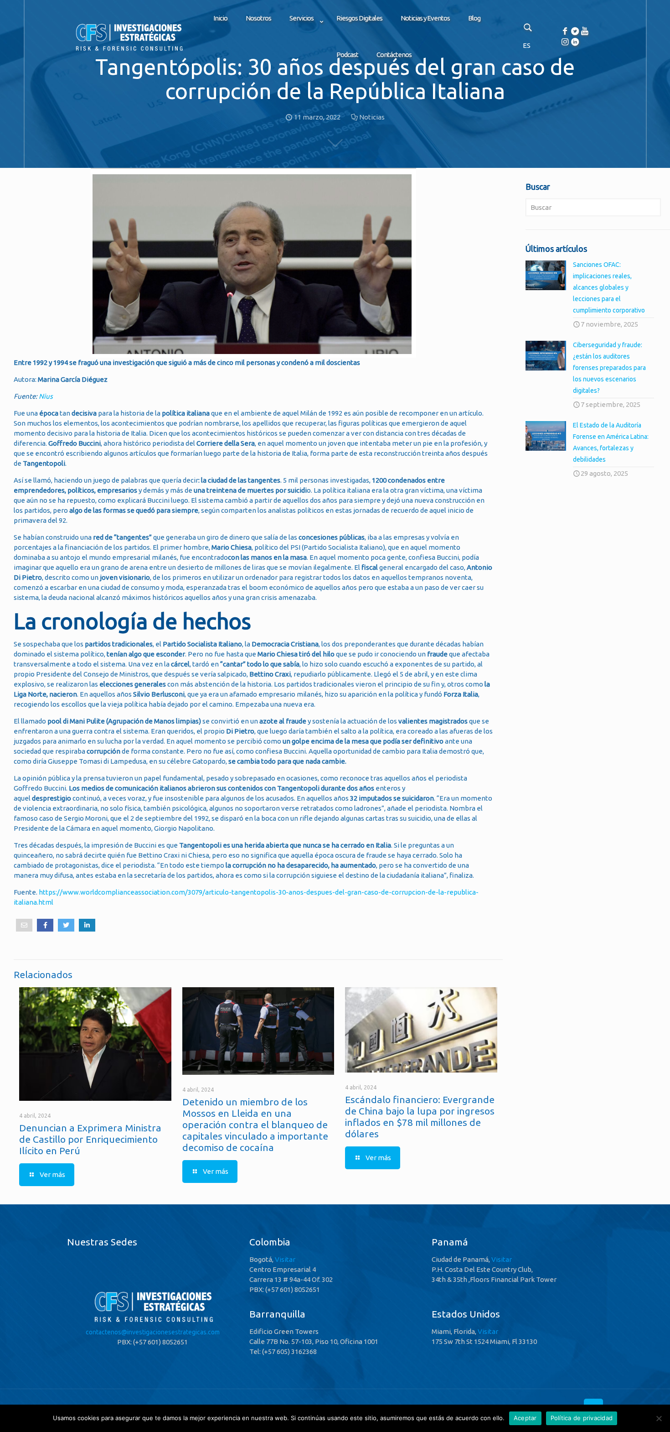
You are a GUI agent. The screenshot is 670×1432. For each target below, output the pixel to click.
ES (527, 45)
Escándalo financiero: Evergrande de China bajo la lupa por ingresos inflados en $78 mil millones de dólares (420, 1116)
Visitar (285, 1259)
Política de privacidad (582, 1418)
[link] (303, 41)
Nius (46, 396)
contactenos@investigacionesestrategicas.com (153, 1332)
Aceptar (525, 1418)
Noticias (372, 117)
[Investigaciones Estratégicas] (128, 50)
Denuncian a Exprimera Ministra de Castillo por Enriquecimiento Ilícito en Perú (90, 1139)
